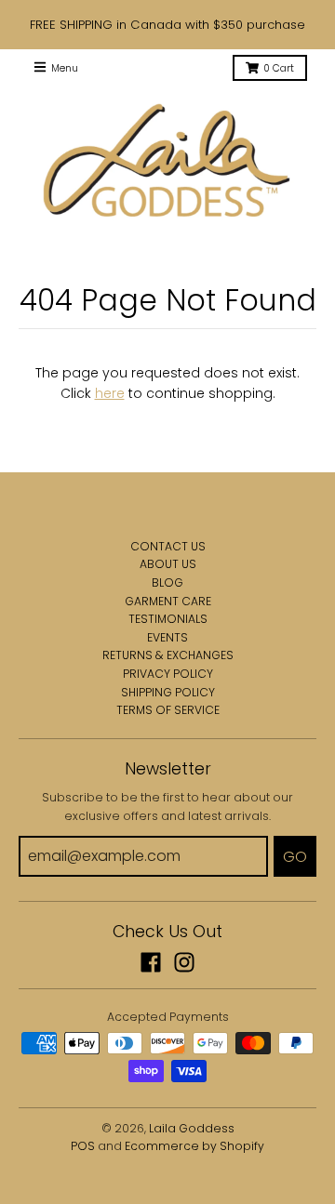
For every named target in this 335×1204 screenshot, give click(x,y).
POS (83, 1146)
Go (295, 856)
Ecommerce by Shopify (194, 1146)
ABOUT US (168, 564)
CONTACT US (168, 546)
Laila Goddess (191, 1128)
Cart (278, 68)
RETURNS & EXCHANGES (168, 655)
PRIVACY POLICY (168, 673)
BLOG (167, 582)
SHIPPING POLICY (168, 692)
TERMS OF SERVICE (168, 710)
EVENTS (167, 637)
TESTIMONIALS (168, 619)
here (110, 393)
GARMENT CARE (168, 601)
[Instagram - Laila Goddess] (184, 962)
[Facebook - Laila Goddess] (151, 962)
